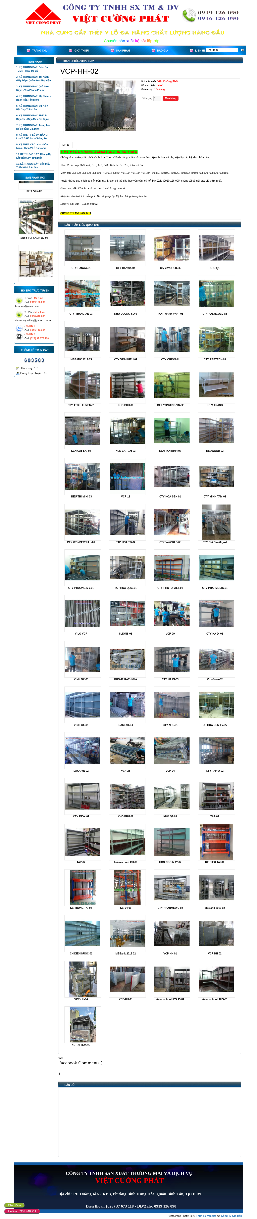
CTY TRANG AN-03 (81, 313)
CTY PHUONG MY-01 (81, 587)
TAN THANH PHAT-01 (170, 313)
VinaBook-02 (215, 679)
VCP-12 (125, 496)
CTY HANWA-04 (125, 268)
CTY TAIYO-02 (214, 770)
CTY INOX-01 (81, 816)
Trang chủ (39, 50)
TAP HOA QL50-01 (125, 587)
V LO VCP (81, 633)
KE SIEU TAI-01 (214, 862)
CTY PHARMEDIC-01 (214, 587)
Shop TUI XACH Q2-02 (34, 199)
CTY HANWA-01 (81, 268)
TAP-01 (214, 816)
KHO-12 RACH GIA (125, 679)
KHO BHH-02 (125, 816)
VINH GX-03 (81, 679)
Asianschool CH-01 (125, 862)
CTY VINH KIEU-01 (125, 359)
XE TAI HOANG (81, 1044)
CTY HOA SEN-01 (170, 496)
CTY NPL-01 (170, 725)
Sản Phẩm (123, 50)
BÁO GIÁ (162, 50)
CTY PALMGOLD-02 (215, 313)
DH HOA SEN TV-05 (215, 725)
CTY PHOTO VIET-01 (170, 587)
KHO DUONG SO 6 (125, 313)
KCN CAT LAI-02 (81, 450)
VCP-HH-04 (81, 999)
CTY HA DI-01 (214, 633)
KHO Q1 (215, 268)
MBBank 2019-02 (215, 907)
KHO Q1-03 (170, 816)
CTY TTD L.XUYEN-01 (81, 405)
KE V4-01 (125, 907)
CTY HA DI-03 (170, 679)
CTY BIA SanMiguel (215, 542)
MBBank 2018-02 (125, 953)
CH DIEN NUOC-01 (81, 953)
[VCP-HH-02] (100, 105)
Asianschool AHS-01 (214, 999)
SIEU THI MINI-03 (81, 496)
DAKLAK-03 (125, 725)
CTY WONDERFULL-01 (81, 542)
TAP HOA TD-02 (125, 542)
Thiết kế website (206, 1215)
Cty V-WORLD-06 (170, 268)
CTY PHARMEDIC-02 (170, 907)
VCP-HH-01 (170, 953)
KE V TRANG (215, 405)
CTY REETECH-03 (215, 359)
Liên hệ (200, 50)
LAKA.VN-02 (81, 770)
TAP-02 (81, 862)
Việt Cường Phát (167, 81)
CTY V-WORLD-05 (170, 542)
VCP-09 (170, 633)
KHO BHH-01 (125, 405)
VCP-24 (170, 770)
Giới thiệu (81, 50)
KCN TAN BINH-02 (170, 450)
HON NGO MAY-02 (170, 862)
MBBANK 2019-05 (81, 359)
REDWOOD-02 (214, 450)
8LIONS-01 (125, 633)
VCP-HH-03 (125, 999)
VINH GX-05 (81, 725)
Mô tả (65, 145)
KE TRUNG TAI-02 (81, 907)
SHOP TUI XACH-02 (34, 245)
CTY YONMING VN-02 (170, 405)
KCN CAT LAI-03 (126, 450)
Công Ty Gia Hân (231, 1215)
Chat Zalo (14, 1205)
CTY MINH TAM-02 (215, 496)
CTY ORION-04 (170, 359)
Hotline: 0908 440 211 (22, 1211)
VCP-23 (125, 770)
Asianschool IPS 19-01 (170, 999)
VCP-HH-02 (87, 61)
